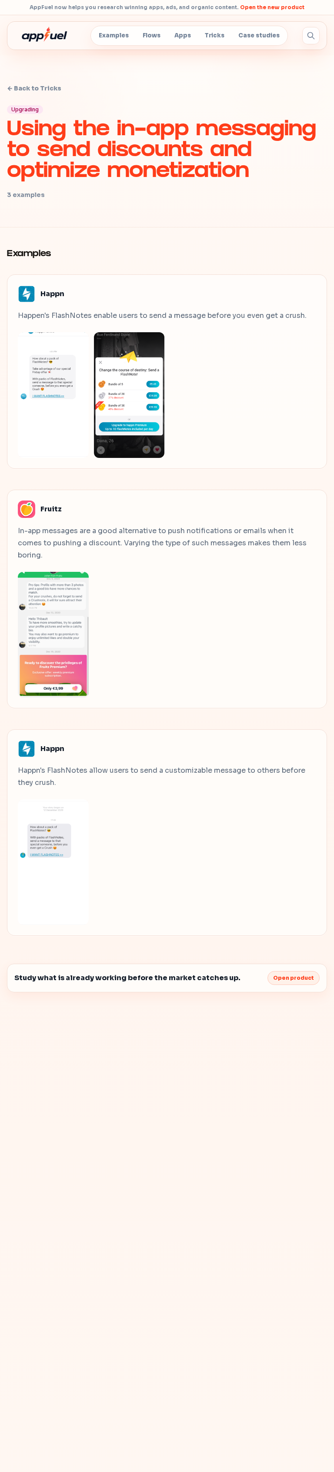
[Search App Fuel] (311, 35)
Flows (151, 35)
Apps (182, 35)
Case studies (259, 35)
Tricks (214, 35)
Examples (114, 35)
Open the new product (272, 7)
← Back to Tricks (34, 88)
